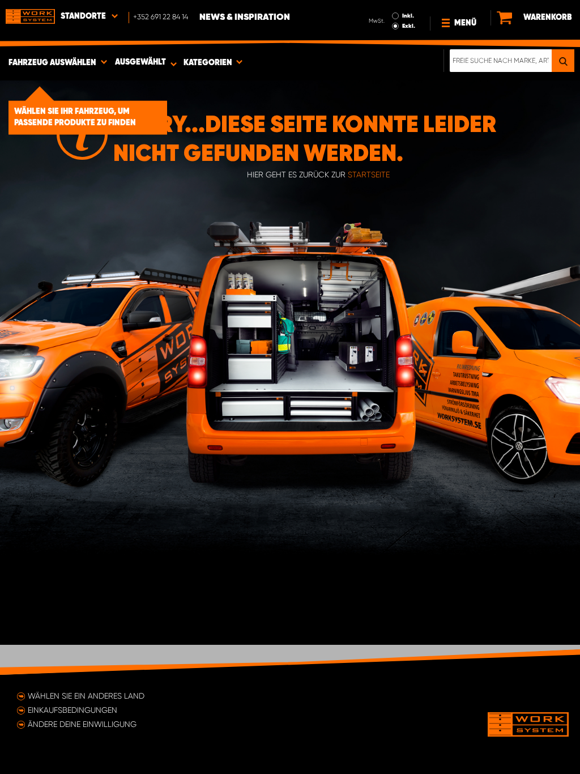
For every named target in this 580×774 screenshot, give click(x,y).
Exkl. (408, 26)
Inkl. (408, 16)
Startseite (369, 174)
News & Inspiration (244, 17)
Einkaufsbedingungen (72, 710)
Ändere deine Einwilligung (82, 724)
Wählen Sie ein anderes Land (86, 695)
